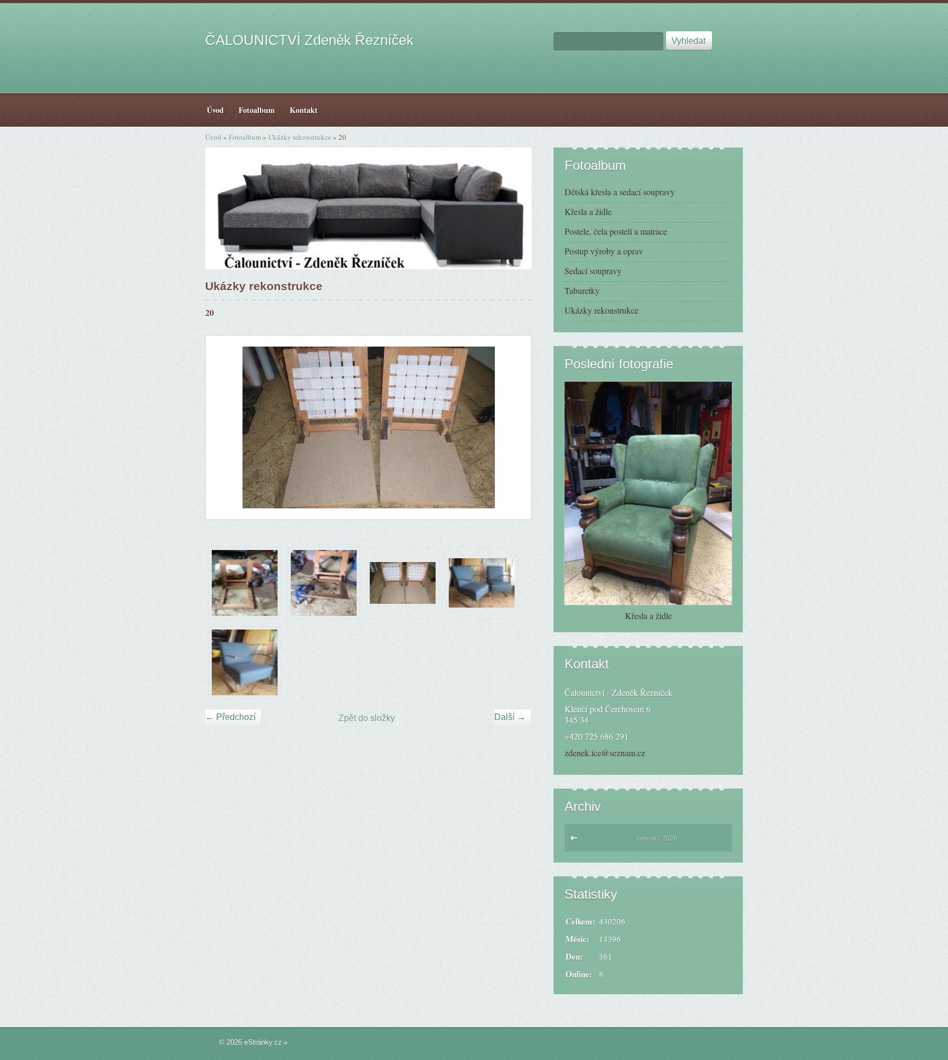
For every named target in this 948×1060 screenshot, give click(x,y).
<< (576, 840)
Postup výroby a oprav (604, 251)
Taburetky (582, 290)
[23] (481, 583)
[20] (402, 583)
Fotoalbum (245, 137)
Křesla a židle (588, 211)
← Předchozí (230, 717)
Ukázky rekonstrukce (299, 137)
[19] (323, 583)
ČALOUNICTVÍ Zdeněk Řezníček (309, 40)
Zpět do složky (366, 718)
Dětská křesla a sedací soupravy (620, 191)
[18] (244, 583)
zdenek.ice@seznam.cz (605, 752)
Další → (510, 717)
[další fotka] (513, 427)
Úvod (213, 137)
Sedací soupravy (593, 270)
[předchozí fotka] (223, 427)
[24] (244, 662)
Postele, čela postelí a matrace (616, 231)
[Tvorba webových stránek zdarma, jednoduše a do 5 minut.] (286, 1043)
